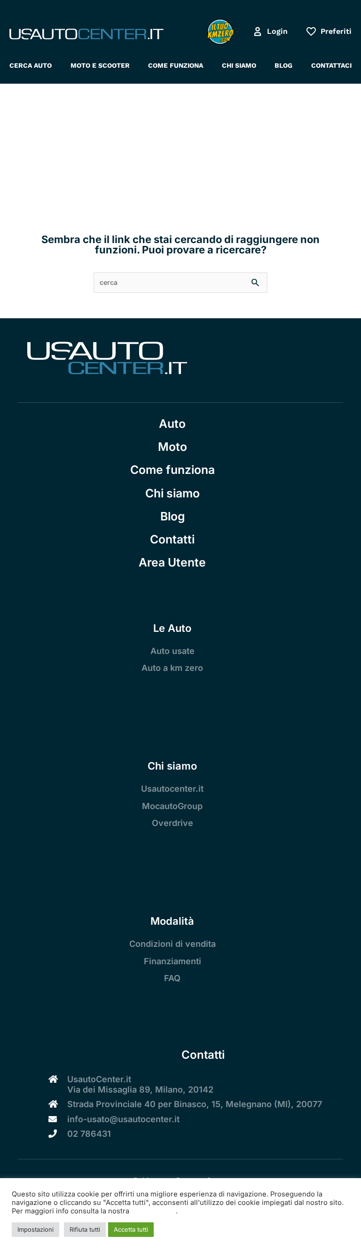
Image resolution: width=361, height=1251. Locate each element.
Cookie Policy (153, 1211)
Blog (172, 516)
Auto (172, 424)
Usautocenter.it (172, 789)
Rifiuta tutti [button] (85, 1229)
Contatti (172, 539)
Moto (172, 447)
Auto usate (172, 651)
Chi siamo (172, 493)
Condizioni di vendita (172, 944)
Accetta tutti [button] (131, 1229)
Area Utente (172, 562)
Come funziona (172, 470)
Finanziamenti (172, 961)
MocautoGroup (172, 806)
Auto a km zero (172, 668)
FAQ (172, 978)
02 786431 (89, 1134)
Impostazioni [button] (35, 1229)
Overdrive (172, 823)
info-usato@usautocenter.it (123, 1119)
